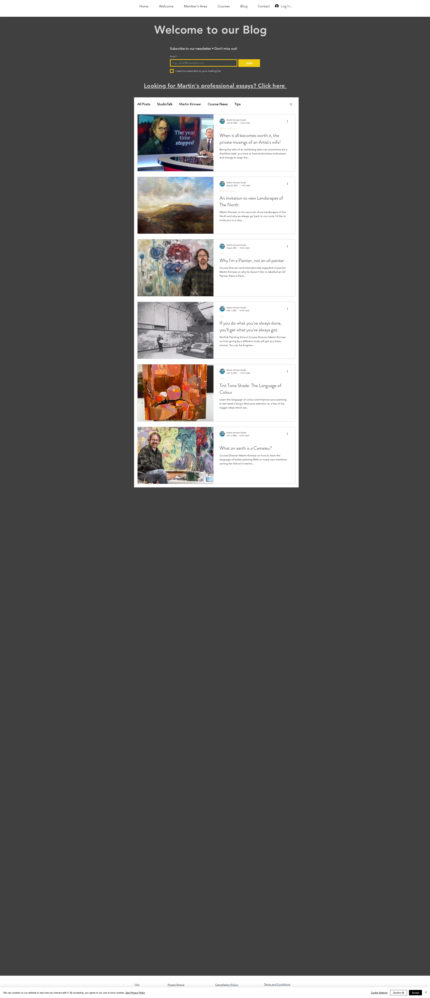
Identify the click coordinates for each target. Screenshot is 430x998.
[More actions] (289, 121)
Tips (237, 104)
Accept (415, 992)
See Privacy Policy (135, 992)
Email (173, 56)
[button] (291, 104)
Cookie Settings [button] (379, 992)
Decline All (398, 992)
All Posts (143, 104)
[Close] (426, 992)
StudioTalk (165, 104)
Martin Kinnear (190, 104)
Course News (218, 104)
